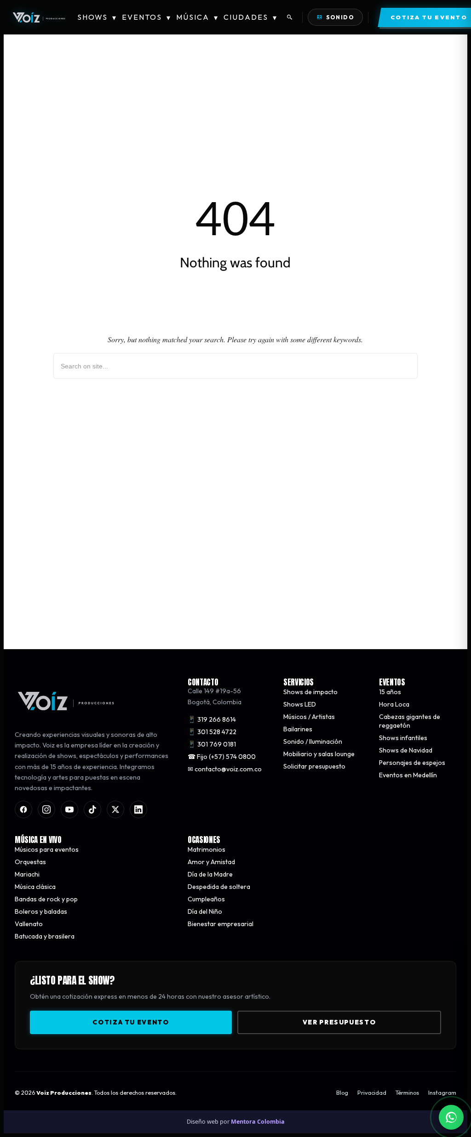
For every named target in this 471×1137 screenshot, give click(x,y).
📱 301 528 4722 (212, 732)
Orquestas (30, 861)
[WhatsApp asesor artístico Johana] (451, 1117)
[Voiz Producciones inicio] (92, 701)
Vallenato (29, 923)
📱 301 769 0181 (212, 744)
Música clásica (35, 886)
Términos (407, 1092)
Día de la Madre (210, 874)
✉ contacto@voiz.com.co (225, 769)
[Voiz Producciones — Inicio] (38, 17)
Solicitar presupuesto (314, 766)
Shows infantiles (403, 738)
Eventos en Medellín (408, 775)
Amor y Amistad (211, 861)
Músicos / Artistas (309, 717)
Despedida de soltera (219, 886)
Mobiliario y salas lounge (319, 754)
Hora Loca (394, 704)
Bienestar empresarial (220, 923)
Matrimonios (206, 849)
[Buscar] (289, 17)
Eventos (146, 17)
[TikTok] (92, 809)
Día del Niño (205, 911)
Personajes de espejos (412, 762)
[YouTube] (69, 809)
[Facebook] (23, 809)
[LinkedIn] (138, 809)
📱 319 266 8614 (212, 719)
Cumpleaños (206, 898)
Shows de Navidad (405, 750)
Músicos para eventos (47, 849)
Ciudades (250, 17)
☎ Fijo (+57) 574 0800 (222, 756)
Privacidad (371, 1092)
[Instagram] (46, 809)
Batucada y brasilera (45, 936)
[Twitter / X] (115, 809)
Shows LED (299, 704)
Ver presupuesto (339, 1022)
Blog (342, 1092)
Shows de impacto (310, 692)
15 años (390, 692)
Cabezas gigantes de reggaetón (409, 721)
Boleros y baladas (41, 911)
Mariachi (27, 874)
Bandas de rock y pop (46, 898)
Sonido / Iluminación (312, 741)
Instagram (442, 1092)
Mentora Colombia (258, 1122)
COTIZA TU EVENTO (130, 1022)
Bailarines (297, 729)
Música (197, 17)
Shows (97, 17)
